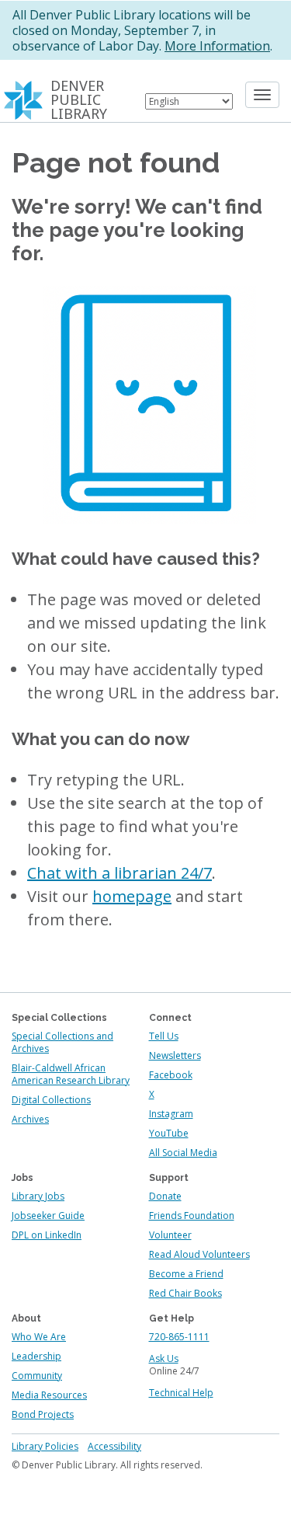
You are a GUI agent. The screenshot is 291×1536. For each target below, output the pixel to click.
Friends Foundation (191, 1215)
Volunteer (170, 1235)
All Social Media (183, 1152)
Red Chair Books (185, 1293)
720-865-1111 (179, 1336)
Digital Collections (51, 1099)
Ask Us (163, 1358)
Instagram (171, 1113)
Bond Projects (43, 1414)
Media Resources (49, 1395)
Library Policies (45, 1446)
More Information (217, 45)
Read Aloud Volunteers (199, 1254)
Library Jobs (38, 1196)
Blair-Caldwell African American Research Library (71, 1074)
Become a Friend (186, 1273)
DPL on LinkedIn (46, 1235)
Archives (30, 1119)
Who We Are (39, 1336)
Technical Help (181, 1392)
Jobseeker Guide (48, 1215)
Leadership (36, 1356)
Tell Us (163, 1036)
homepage (131, 896)
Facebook (170, 1074)
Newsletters (175, 1055)
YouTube (169, 1133)
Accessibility (114, 1446)
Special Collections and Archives (62, 1042)
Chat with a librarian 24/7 (119, 872)
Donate (165, 1196)
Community (37, 1375)
